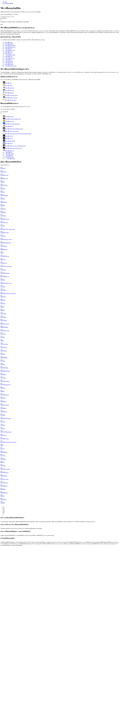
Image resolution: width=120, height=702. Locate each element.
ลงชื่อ (6, 377)
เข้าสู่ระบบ (2, 377)
